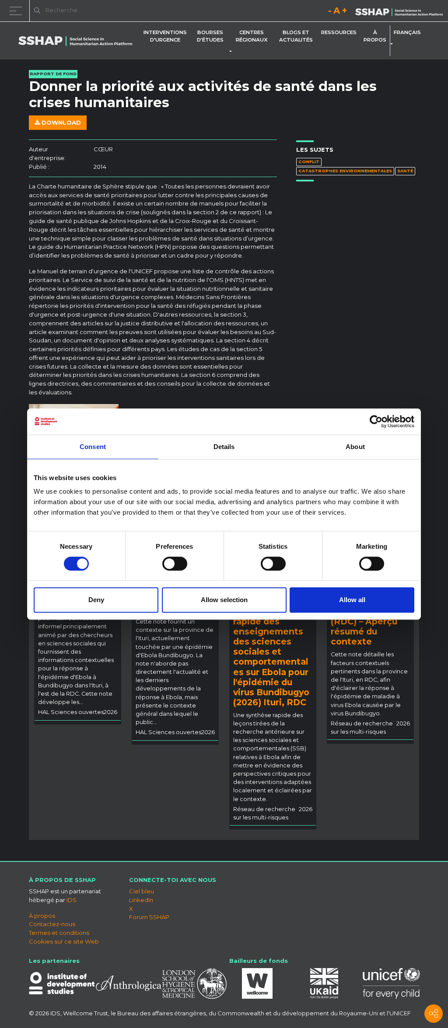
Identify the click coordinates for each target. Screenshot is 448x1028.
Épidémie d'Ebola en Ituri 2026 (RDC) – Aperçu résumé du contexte (369, 621)
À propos (375, 36)
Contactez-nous (52, 923)
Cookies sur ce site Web (64, 941)
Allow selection (224, 599)
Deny (96, 599)
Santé (405, 170)
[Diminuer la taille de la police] (330, 12)
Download (60, 122)
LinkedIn (141, 899)
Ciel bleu (141, 891)
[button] (232, 51)
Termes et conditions (59, 932)
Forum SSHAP (149, 916)
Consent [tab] (93, 446)
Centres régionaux (252, 36)
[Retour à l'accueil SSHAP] (399, 11)
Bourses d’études (210, 36)
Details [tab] (224, 446)
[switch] (174, 564)
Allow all (352, 599)
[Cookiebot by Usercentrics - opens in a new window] (376, 421)
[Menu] (17, 10)
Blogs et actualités (296, 36)
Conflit (308, 161)
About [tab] (355, 446)
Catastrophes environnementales (345, 170)
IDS (71, 899)
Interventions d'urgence (165, 36)
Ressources (339, 32)
